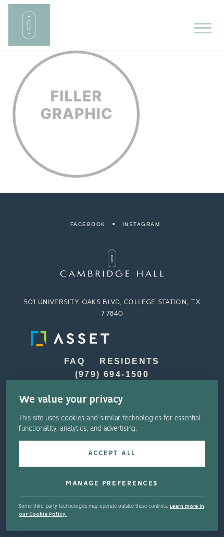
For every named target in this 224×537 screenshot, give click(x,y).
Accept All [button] (112, 453)
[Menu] (202, 28)
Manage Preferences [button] (112, 483)
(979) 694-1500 (112, 374)
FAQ (74, 361)
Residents (129, 361)
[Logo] (112, 263)
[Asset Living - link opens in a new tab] (112, 338)
